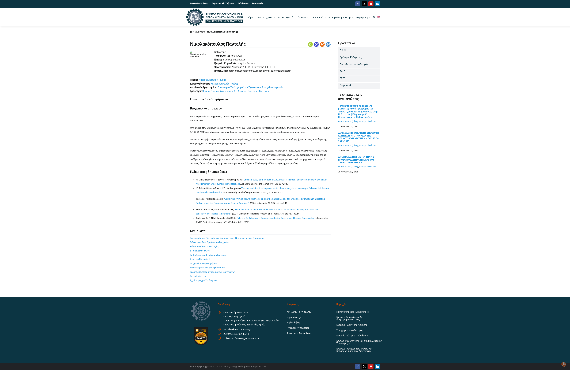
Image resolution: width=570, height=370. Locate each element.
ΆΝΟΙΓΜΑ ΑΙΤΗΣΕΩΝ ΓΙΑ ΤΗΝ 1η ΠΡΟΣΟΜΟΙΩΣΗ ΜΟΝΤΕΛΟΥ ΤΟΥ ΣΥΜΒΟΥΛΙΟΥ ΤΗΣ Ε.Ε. (356, 159)
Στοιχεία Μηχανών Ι (200, 250)
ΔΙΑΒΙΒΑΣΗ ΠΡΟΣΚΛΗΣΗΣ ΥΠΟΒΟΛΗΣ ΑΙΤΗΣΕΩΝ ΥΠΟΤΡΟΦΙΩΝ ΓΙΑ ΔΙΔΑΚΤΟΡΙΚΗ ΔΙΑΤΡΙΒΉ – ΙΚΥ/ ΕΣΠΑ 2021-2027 (358, 137)
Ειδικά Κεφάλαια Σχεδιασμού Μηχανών (209, 242)
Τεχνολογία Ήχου (198, 276)
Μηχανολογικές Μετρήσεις (203, 263)
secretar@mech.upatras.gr (237, 329)
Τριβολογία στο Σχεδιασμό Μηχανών (208, 255)
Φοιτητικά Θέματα (367, 121)
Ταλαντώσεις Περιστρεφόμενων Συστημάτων (212, 272)
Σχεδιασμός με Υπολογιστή (203, 280)
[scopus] (322, 43)
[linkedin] (377, 3)
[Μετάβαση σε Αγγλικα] (378, 17)
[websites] (328, 43)
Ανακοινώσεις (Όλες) (348, 121)
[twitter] (364, 3)
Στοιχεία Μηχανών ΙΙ (200, 259)
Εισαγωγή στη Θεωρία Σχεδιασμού (207, 267)
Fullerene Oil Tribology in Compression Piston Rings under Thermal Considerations (276, 217)
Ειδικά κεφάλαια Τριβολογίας (204, 246)
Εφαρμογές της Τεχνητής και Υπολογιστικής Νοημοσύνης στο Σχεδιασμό (226, 238)
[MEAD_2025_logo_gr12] (214, 9)
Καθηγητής (199, 31)
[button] (374, 17)
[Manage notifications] (563, 364)
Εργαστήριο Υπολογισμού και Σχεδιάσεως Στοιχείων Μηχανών (250, 87)
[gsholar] (316, 43)
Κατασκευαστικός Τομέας (212, 79)
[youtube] (370, 3)
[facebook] (357, 3)
